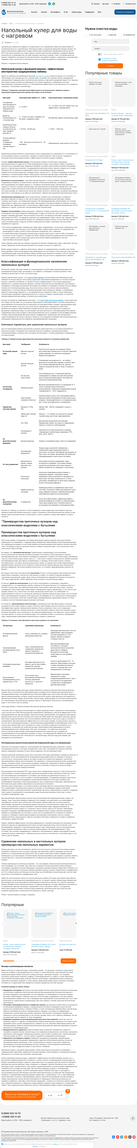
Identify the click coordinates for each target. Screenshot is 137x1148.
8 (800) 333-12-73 (8, 3)
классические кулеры (35, 277)
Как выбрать (55, 12)
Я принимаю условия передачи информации (110, 59)
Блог (99, 12)
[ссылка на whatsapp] (53, 3)
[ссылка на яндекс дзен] (130, 1137)
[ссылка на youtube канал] (117, 1137)
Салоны (44, 12)
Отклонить (42, 1146)
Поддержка (89, 12)
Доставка (105, 4)
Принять (35, 1146)
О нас (66, 12)
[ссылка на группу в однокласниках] (125, 1137)
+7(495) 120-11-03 (8, 5)
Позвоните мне (131, 4)
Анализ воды (76, 12)
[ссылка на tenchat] (134, 1137)
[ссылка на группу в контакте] (113, 1137)
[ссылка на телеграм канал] (49, 3)
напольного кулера (43, 76)
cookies (55, 1144)
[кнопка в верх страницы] (133, 1118)
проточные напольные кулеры (51, 300)
